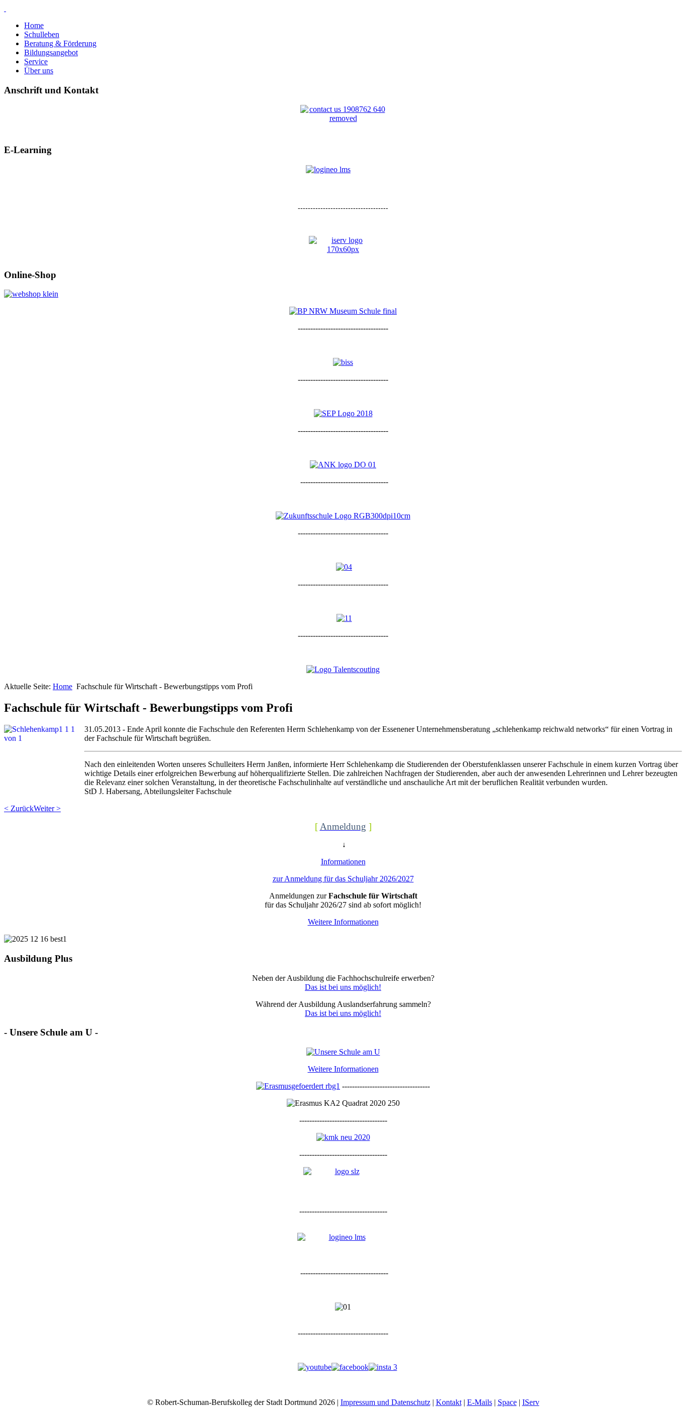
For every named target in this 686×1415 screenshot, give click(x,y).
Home (34, 25)
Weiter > (47, 808)
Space (507, 1402)
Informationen (343, 861)
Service (36, 61)
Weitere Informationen (343, 922)
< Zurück (19, 808)
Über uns (38, 70)
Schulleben (41, 34)
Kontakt (449, 1402)
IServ (530, 1402)
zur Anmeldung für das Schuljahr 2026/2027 (343, 878)
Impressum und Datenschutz (385, 1402)
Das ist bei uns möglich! (343, 987)
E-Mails (479, 1402)
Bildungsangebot (51, 52)
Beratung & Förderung (60, 43)
